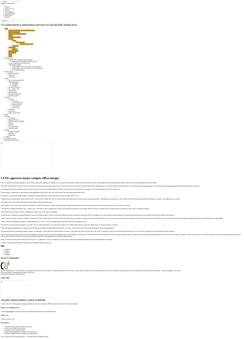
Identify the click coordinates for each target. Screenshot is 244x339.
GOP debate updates (18, 70)
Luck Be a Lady (13, 128)
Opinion (7, 97)
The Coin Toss (12, 92)
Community (12, 47)
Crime (10, 54)
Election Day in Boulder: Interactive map (24, 61)
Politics (10, 35)
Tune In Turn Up (13, 119)
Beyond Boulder (13, 51)
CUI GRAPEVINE (10, 138)
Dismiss (46, 336)
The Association (13, 126)
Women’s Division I (14, 87)
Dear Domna (16, 106)
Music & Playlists (13, 73)
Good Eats (11, 76)
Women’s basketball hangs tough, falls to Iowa (17, 272)
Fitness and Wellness (14, 94)
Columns (11, 99)
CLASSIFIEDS (9, 12)
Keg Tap (11, 124)
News (6, 29)
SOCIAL (7, 17)
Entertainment (9, 71)
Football (14, 85)
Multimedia (11, 135)
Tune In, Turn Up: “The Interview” (13, 274)
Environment (12, 53)
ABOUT (7, 7)
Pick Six (10, 123)
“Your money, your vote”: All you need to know (26, 66)
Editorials (11, 109)
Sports (6, 78)
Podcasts (7, 116)
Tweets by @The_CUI (8, 319)
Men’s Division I (13, 82)
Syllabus (7, 136)
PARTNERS (8, 15)
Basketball (15, 83)
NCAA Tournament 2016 (16, 80)
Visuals (7, 130)
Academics (15, 46)
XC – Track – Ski (13, 88)
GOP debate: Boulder (14, 64)
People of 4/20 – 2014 (26, 44)
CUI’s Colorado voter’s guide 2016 (19, 63)
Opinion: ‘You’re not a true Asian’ (15, 330)
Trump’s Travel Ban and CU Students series (21, 30)
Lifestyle (14, 49)
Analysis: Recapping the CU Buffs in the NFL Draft (20, 331)
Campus (10, 39)
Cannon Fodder (17, 104)
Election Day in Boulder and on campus (20, 59)
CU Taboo (11, 118)
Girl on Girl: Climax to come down (15, 328)
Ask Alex (15, 100)
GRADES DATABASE (12, 140)
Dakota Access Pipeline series (17, 34)
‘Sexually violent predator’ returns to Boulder (23, 300)
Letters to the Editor (14, 112)
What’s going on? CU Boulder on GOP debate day (27, 68)
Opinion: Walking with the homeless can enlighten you (21, 333)
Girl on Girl (15, 107)
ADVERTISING (10, 13)
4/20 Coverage (20, 42)
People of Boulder (13, 131)
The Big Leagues (13, 95)
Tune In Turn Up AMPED (16, 121)
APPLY (7, 10)
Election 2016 (9, 58)
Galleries (11, 133)
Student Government (14, 37)
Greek (10, 56)
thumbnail (10, 311)
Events (14, 41)
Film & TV (11, 75)
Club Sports (12, 90)
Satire (6, 114)
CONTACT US (9, 8)
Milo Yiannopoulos (14, 32)
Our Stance (11, 111)
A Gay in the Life (17, 102)
